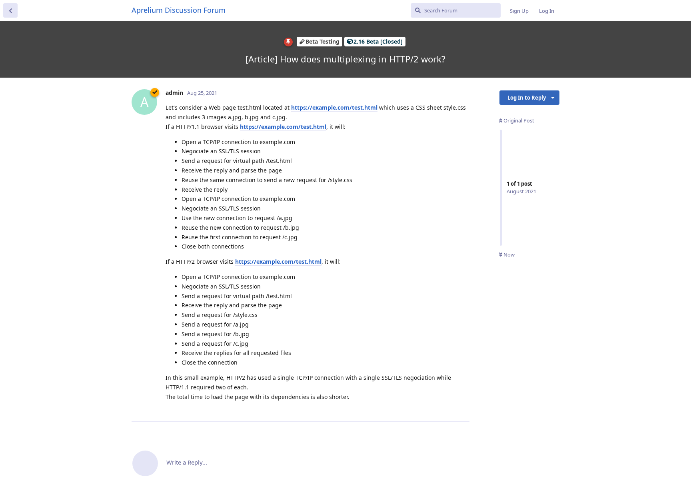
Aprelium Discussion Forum (179, 10)
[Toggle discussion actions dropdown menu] (552, 97)
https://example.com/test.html (334, 107)
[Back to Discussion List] (10, 10)
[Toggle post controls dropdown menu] (462, 406)
